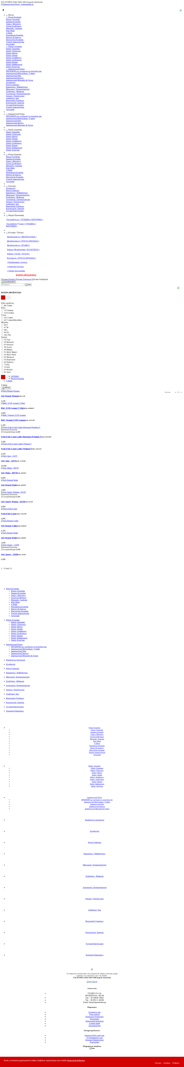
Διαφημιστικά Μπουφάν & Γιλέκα (19, 80)
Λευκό (9, 347)
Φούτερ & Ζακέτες (13, 37)
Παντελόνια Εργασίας (14, 40)
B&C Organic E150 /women (13, 420)
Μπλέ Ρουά (11, 355)
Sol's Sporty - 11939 (9, 554)
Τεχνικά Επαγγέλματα (15, 105)
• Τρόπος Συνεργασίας (16, 271)
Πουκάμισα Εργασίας (14, 35)
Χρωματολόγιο (94, 1026)
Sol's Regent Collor (9, 526)
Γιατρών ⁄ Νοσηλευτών (15, 96)
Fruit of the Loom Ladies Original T (16, 449)
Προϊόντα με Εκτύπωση (15, 660)
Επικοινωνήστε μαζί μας (94, 1035)
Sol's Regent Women (9, 396)
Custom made (94, 1023)
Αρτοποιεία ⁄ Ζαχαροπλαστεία (18, 94)
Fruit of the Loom (9, 514)
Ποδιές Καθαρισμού (14, 64)
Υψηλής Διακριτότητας (15, 42)
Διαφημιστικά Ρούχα (16, 69)
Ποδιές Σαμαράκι (13, 49)
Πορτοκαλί (11, 360)
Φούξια (9, 370)
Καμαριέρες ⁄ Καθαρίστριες (17, 87)
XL (8, 332)
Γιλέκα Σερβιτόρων (13, 26)
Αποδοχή (166, 1063)
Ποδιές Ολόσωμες (13, 51)
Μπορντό (10, 357)
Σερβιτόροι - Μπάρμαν (15, 91)
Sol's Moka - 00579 (9, 473)
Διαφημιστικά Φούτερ (15, 78)
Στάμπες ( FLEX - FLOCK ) (18, 254)
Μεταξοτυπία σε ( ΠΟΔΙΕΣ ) (18, 245)
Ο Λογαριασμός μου (94, 1038)
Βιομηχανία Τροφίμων (15, 100)
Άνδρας (10, 310)
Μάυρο (9, 350)
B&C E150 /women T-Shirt (12, 408)
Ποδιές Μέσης (12, 53)
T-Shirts (9, 33)
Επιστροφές (94, 1019)
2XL (9, 335)
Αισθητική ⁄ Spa (12, 98)
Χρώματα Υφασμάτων (15, 711)
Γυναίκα (10, 313)
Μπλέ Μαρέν (12, 352)
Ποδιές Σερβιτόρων (14, 60)
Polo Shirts (10, 31)
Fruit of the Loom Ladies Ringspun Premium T (21, 437)
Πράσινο (10, 362)
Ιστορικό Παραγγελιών (94, 1040)
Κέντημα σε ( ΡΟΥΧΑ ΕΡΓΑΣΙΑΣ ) (21, 258)
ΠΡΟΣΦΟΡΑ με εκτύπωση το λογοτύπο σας (24, 71)
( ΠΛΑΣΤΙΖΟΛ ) (32, 249)
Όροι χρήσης (94, 1014)
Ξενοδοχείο (10, 82)
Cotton (10, 318)
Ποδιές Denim (12, 55)
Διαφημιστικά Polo (13, 76)
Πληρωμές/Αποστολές (94, 1017)
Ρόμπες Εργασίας (13, 19)
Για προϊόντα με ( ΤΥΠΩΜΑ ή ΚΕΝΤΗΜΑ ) (25, 219)
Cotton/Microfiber (15, 320)
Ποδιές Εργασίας (15, 46)
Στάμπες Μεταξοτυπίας (16, 249)
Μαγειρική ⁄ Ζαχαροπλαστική (17, 89)
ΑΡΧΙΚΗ (15, 376)
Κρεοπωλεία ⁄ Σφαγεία (15, 103)
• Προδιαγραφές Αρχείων (17, 262)
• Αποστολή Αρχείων (15, 266)
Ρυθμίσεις (175, 1063)
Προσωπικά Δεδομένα (95, 1021)
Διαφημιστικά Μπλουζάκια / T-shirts (20, 73)
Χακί (9, 372)
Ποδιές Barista (12, 62)
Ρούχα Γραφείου (12, 85)
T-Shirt (9, 306)
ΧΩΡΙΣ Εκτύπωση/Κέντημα (12, 584)
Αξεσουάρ (10, 44)
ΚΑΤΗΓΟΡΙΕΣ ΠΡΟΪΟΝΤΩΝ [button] (90, 720)
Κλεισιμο (158, 1063)
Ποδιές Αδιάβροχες (14, 58)
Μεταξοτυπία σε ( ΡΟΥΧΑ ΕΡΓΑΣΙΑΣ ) (23, 241)
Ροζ (8, 365)
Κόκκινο (10, 345)
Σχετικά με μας (94, 1012)
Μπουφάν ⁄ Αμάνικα (14, 28)
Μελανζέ (10, 342)
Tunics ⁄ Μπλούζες (13, 24)
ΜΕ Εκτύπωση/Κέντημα (11, 582)
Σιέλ (8, 367)
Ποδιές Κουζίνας (13, 67)
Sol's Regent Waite (9, 485)
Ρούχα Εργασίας (14, 17)
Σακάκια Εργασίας (13, 22)
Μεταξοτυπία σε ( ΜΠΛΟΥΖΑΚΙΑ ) (21, 237)
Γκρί (8, 340)
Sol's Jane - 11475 (8, 461)
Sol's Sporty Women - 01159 (13, 502)
